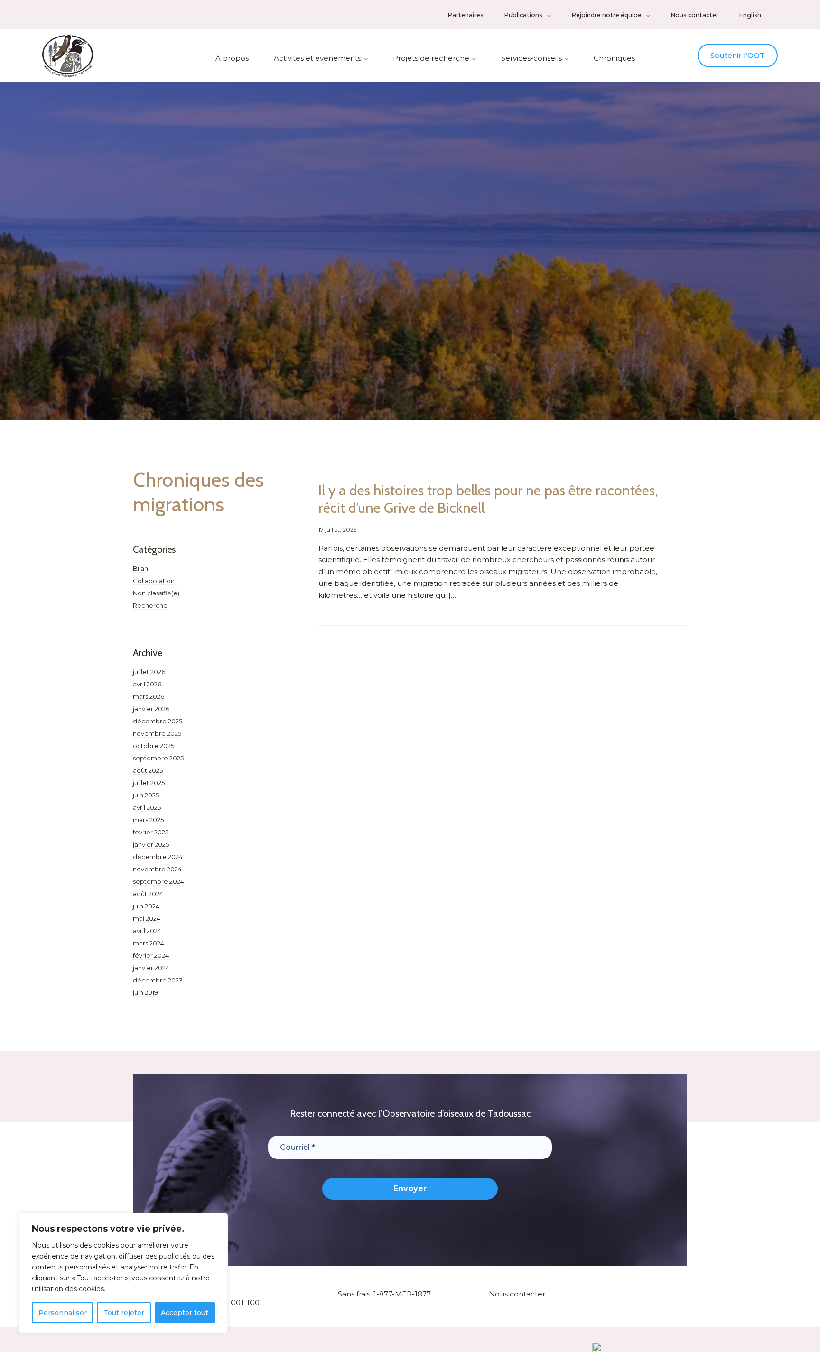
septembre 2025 (158, 758)
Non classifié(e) (156, 593)
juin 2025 (146, 795)
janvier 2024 (151, 968)
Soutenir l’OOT (737, 55)
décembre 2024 (158, 857)
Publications (523, 15)
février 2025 (150, 832)
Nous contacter (694, 15)
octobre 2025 (153, 746)
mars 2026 (148, 696)
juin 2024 (146, 906)
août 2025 (148, 770)
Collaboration (154, 580)
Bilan (140, 568)
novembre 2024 (157, 869)
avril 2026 (147, 684)
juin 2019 (145, 992)
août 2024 (148, 894)
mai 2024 (146, 918)
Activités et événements (317, 58)
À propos (232, 58)
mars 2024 (148, 943)
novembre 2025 (157, 733)
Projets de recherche (431, 58)
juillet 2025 (149, 783)
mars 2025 (148, 820)
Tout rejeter (123, 1312)
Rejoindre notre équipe (606, 15)
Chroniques (614, 58)
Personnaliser (62, 1312)
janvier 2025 (151, 844)
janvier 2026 (151, 709)
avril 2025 (147, 807)
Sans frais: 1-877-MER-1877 (384, 1293)
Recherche (150, 605)
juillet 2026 (149, 672)
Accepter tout (184, 1312)
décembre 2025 (157, 721)
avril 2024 (147, 931)
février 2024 (151, 955)
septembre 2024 (158, 881)
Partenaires (465, 15)
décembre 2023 (158, 980)
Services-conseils (531, 58)
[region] (123, 1273)
